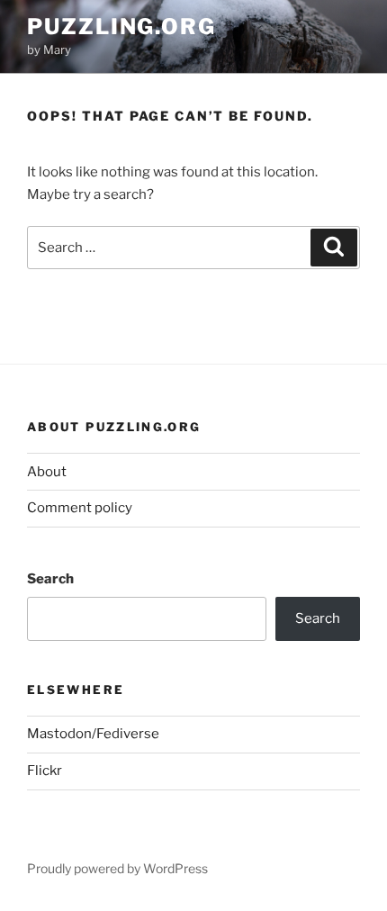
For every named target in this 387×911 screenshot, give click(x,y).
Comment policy (79, 508)
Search (50, 579)
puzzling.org (121, 27)
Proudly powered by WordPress (117, 868)
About (47, 472)
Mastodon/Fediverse (93, 734)
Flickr (44, 770)
